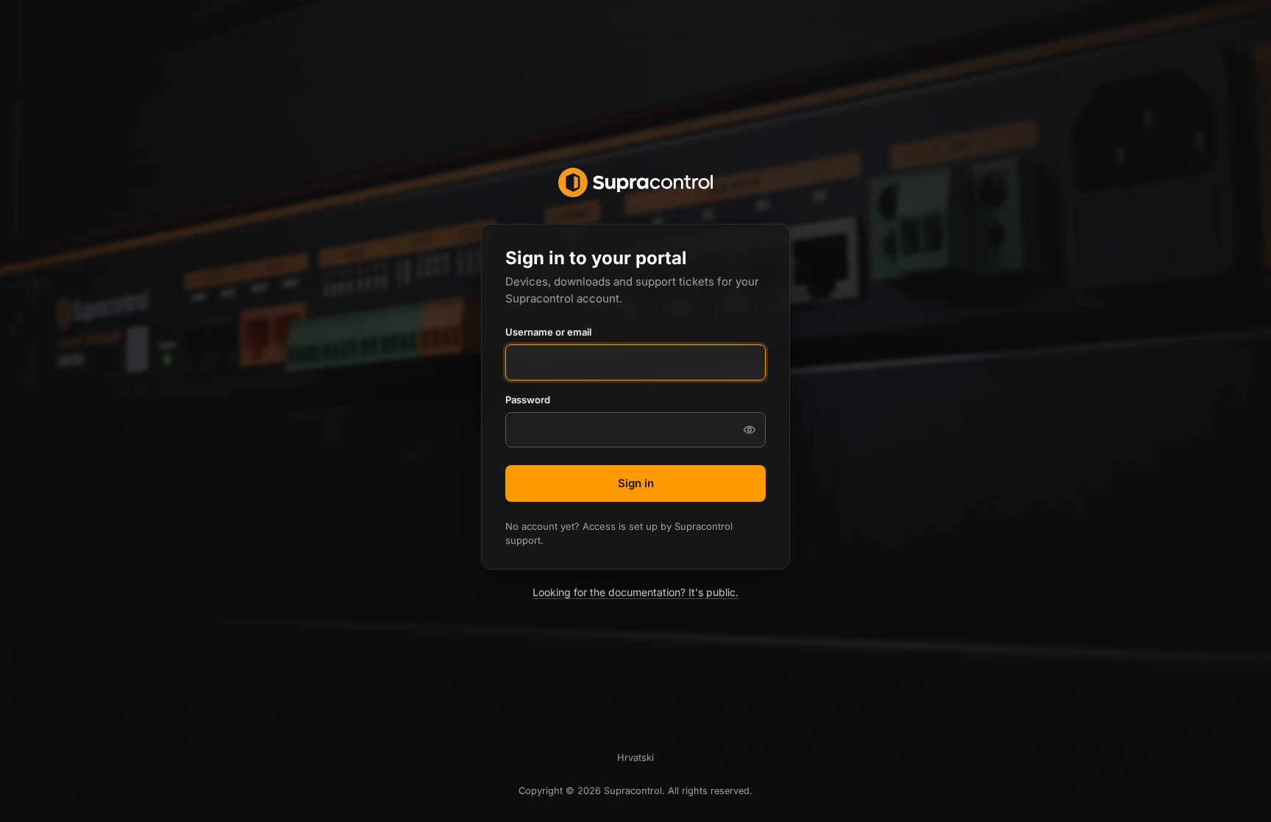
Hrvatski (635, 757)
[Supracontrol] (635, 182)
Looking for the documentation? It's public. (635, 592)
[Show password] (749, 430)
